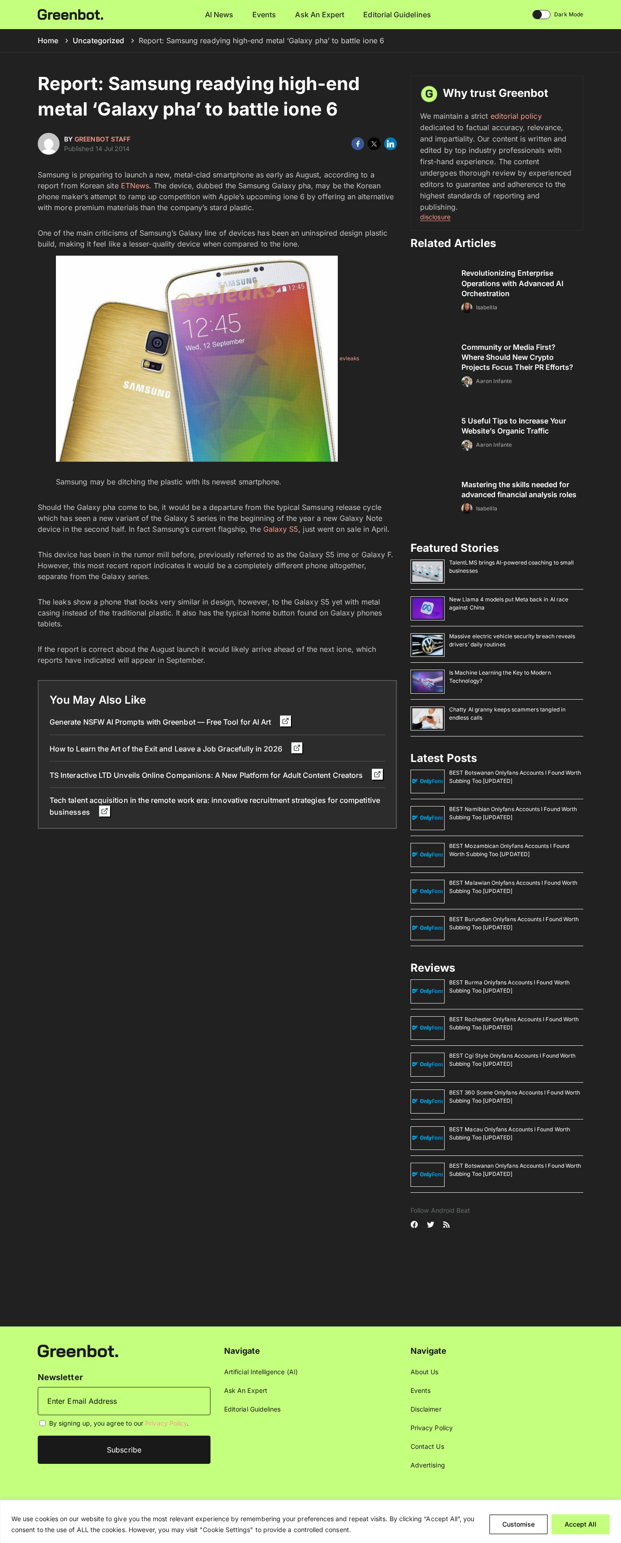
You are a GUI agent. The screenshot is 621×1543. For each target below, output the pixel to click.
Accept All (580, 1524)
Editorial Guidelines (397, 14)
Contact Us (427, 1446)
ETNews (135, 185)
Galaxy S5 (281, 529)
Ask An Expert (319, 14)
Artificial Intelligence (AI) (261, 1372)
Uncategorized (98, 40)
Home (48, 40)
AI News (219, 14)
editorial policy (516, 116)
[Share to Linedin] (390, 143)
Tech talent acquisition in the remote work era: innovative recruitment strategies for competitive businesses (215, 806)
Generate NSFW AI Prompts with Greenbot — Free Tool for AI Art (161, 721)
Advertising (428, 1465)
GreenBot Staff (102, 139)
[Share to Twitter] (374, 143)
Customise (518, 1524)
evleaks (350, 359)
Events (264, 14)
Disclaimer (426, 1409)
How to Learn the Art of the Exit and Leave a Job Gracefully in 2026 (167, 748)
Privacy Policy (166, 1423)
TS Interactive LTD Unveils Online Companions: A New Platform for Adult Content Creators (207, 775)
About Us (425, 1372)
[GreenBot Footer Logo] (78, 1350)
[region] (310, 1521)
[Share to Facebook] (357, 143)
